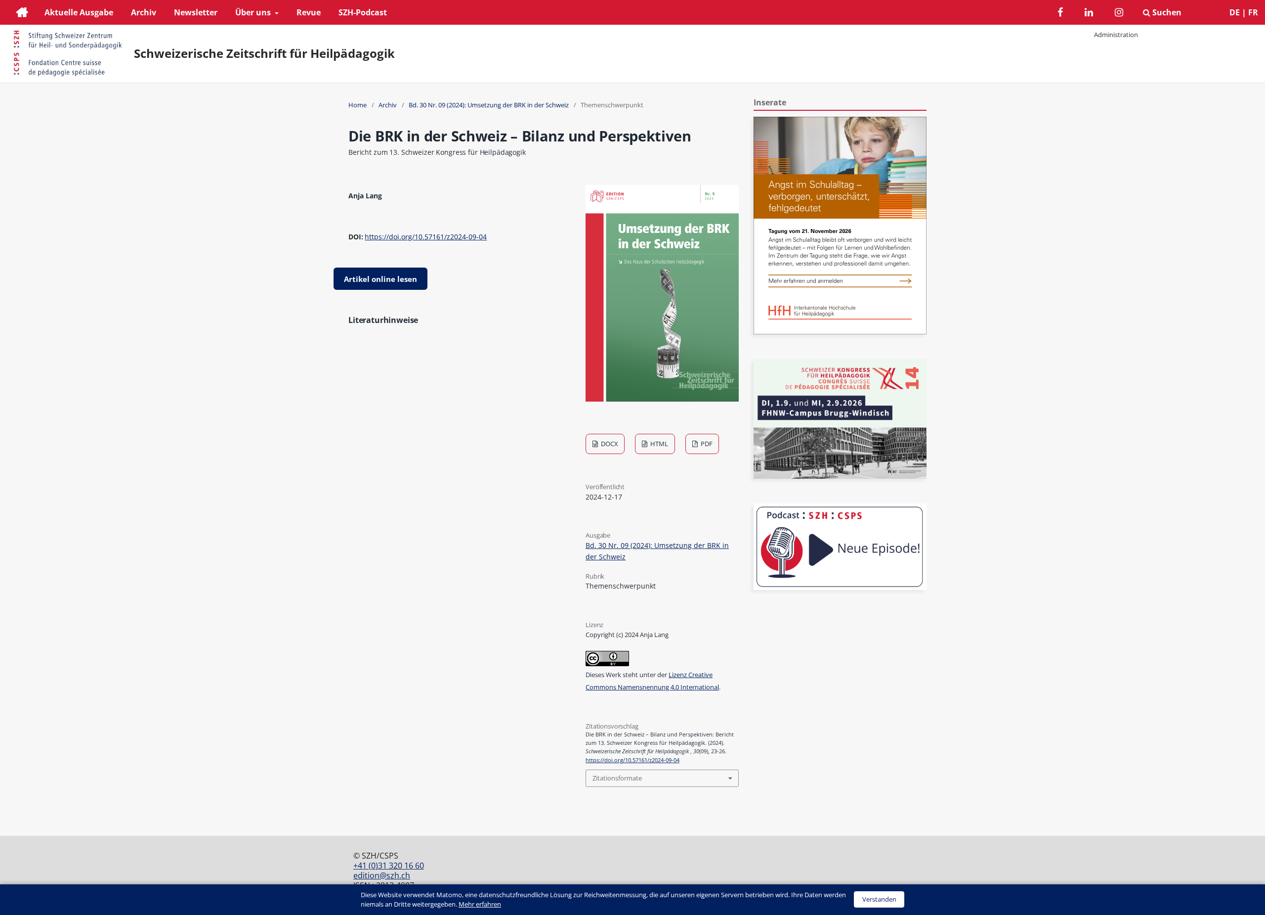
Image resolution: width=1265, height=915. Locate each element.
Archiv (143, 12)
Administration (1116, 34)
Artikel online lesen (380, 279)
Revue (308, 12)
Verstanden (879, 899)
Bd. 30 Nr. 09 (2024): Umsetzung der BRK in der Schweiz (489, 104)
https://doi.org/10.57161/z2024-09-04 (426, 236)
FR (1253, 12)
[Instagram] (1119, 13)
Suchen (1165, 12)
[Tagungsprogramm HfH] (840, 331)
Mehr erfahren (480, 904)
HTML (658, 443)
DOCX (608, 443)
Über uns (254, 12)
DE (1234, 12)
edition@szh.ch (381, 875)
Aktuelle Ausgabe (78, 12)
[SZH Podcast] (840, 587)
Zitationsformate (617, 778)
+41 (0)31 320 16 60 (388, 865)
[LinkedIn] (1089, 13)
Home (357, 104)
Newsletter (195, 12)
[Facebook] (1060, 13)
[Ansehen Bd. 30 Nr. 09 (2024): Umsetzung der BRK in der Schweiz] (662, 399)
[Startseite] (22, 13)
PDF (706, 443)
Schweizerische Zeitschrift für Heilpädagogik (264, 53)
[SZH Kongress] (840, 476)
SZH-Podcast (362, 12)
